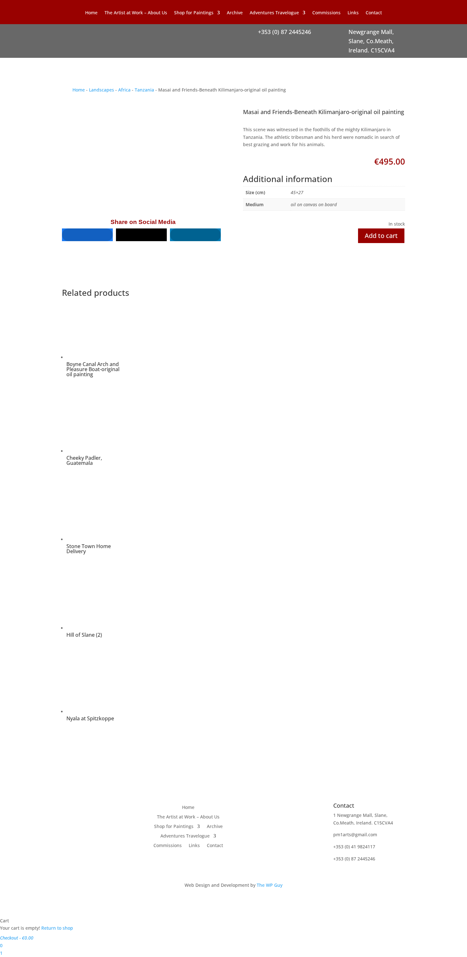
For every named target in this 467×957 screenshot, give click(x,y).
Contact (374, 13)
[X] (141, 234)
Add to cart (381, 235)
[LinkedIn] (195, 234)
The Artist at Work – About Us (136, 13)
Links (353, 13)
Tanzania (144, 90)
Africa (124, 90)
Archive (235, 13)
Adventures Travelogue (274, 13)
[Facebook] (87, 234)
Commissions (326, 13)
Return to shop (57, 928)
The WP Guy (269, 885)
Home (91, 13)
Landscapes (101, 90)
